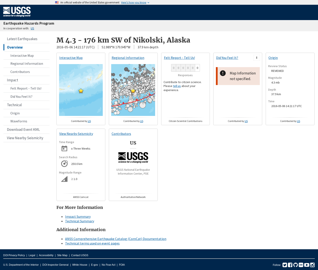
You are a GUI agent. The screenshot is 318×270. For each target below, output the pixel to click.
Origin (15, 113)
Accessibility (46, 255)
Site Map (62, 255)
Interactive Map (22, 55)
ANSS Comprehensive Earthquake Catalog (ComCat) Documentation (115, 239)
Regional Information (26, 63)
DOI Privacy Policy (14, 255)
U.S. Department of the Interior (21, 264)
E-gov (94, 264)
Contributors (20, 71)
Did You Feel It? (21, 96)
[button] (81, 90)
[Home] (17, 18)
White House (79, 264)
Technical (14, 105)
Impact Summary (78, 216)
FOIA (122, 264)
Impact (12, 80)
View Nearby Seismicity (25, 138)
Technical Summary (79, 221)
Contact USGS (79, 255)
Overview (15, 47)
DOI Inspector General (55, 264)
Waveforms (18, 121)
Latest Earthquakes (22, 38)
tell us (177, 86)
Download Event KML (23, 129)
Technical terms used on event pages (92, 243)
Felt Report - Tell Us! (25, 88)
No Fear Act (108, 264)
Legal (32, 255)
